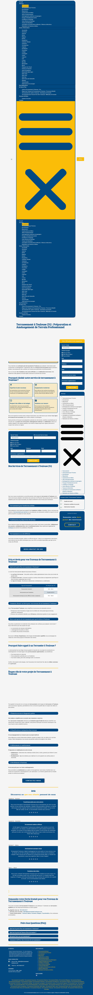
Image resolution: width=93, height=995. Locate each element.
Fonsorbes (24, 50)
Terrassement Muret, (43, 984)
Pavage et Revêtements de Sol (29, 17)
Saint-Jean (24, 73)
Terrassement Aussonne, (31, 980)
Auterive (24, 33)
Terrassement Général (43, 951)
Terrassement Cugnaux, (65, 981)
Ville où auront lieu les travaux (41, 435)
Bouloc (23, 38)
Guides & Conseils (26, 98)
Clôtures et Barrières (43, 968)
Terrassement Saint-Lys (76, 986)
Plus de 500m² (15, 446)
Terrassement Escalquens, (77, 981)
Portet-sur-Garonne (27, 68)
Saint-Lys (24, 77)
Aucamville (24, 30)
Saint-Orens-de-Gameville (28, 78)
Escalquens (25, 48)
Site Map (67, 992)
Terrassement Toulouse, (47, 987)
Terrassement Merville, (19, 984)
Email (42, 448)
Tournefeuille (25, 82)
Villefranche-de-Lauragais (28, 83)
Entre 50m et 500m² (16, 444)
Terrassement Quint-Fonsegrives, (19, 986)
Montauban (24, 63)
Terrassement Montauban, (31, 984)
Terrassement (25, 6)
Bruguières (24, 40)
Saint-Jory (24, 75)
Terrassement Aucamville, (18, 980)
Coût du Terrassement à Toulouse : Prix (31, 89)
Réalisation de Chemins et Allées (30, 26)
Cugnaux (24, 47)
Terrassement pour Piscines (29, 7)
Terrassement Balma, (53, 980)
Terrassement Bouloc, (76, 980)
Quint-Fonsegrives (26, 70)
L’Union (23, 60)
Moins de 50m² (15, 442)
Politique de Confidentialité (60, 992)
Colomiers (24, 43)
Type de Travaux (14, 435)
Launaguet (24, 53)
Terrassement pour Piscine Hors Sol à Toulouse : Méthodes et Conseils (39, 94)
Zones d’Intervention (24, 27)
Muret (23, 65)
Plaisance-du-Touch (27, 67)
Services (21, 3)
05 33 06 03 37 (23, 910)
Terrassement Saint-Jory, (64, 986)
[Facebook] (36, 975)
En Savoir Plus (22, 87)
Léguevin (24, 57)
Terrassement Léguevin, (62, 983)
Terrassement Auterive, (42, 980)
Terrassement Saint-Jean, (52, 986)
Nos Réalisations (23, 85)
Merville (24, 62)
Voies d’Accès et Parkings (28, 21)
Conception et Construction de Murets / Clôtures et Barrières (37, 24)
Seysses (24, 80)
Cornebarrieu (25, 45)
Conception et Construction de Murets (46, 967)
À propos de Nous (23, 96)
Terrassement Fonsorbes (15, 983)
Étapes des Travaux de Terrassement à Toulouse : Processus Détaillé (38, 91)
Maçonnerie (25, 11)
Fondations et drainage (27, 19)
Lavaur (23, 55)
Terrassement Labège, (27, 983)
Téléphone (28, 448)
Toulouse (24, 913)
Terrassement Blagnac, (64, 980)
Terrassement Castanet (27, 981)
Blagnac (24, 37)
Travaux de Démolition (27, 22)
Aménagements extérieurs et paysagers (31, 16)
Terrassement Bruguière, (15, 981)
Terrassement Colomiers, (39, 981)
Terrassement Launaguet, (39, 983)
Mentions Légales (50, 992)
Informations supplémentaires (17, 454)
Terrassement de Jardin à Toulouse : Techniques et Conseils (36, 92)
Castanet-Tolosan (26, 42)
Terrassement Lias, (72, 983)
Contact (21, 100)
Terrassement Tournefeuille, (61, 987)
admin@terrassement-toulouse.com (32, 911)
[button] (45, 160)
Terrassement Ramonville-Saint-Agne (36, 986)
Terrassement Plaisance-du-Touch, (57, 984)
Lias (23, 58)
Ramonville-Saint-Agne (27, 72)
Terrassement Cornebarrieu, (52, 981)
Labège (24, 52)
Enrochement (25, 9)
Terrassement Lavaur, (50, 983)
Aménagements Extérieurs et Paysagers (47, 959)
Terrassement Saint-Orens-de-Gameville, (20, 987)
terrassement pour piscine (21, 512)
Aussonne (24, 31)
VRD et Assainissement (27, 14)
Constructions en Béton (27, 12)
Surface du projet (15, 440)
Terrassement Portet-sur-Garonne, (74, 984)
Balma (23, 35)
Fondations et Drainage (43, 962)
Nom (12, 448)
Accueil (21, 2)
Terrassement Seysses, (35, 987)
